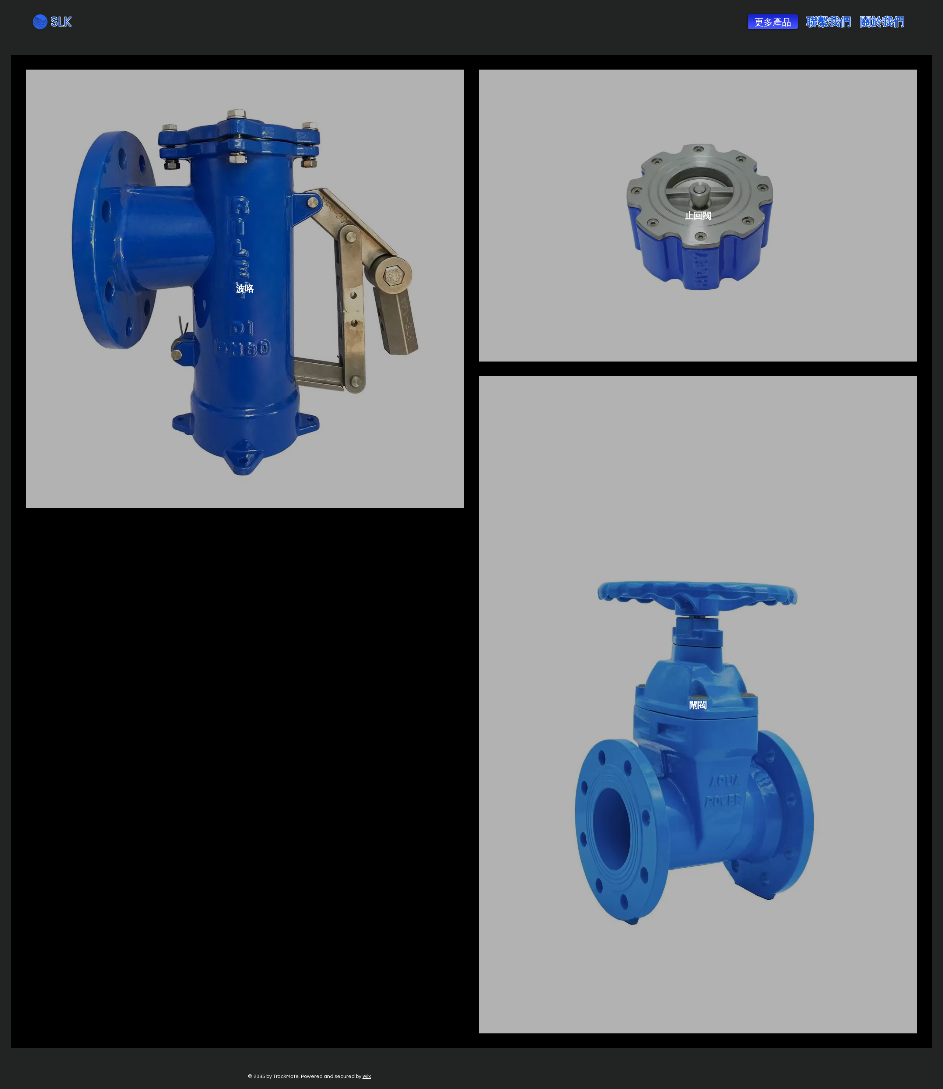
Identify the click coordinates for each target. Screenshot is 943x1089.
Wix (366, 1076)
